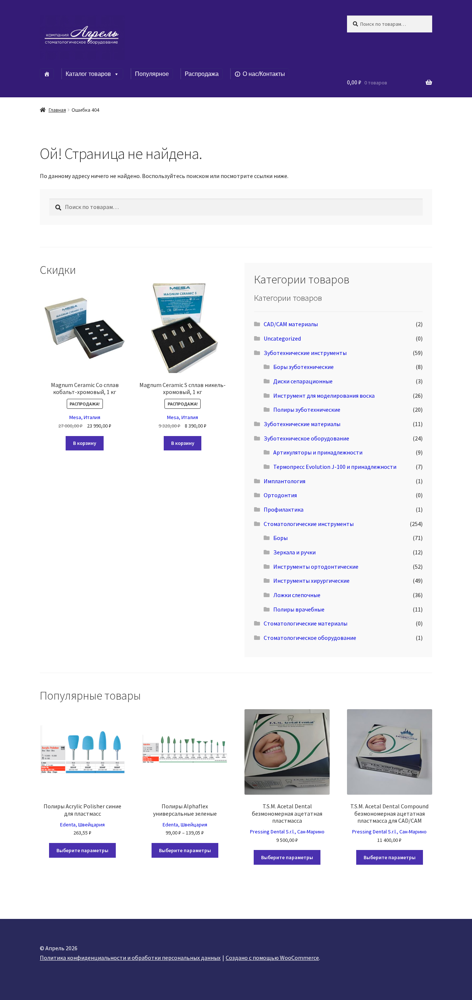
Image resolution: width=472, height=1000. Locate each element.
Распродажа (202, 74)
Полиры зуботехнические (306, 409)
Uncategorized (282, 338)
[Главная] (47, 73)
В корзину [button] (84, 443)
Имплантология (284, 481)
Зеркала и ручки (294, 552)
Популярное (152, 74)
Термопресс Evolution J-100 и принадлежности (334, 466)
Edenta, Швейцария (82, 824)
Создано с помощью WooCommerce (272, 957)
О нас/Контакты (264, 74)
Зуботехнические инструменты (305, 352)
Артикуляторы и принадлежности (317, 452)
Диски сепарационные (303, 381)
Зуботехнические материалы (302, 424)
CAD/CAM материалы (291, 324)
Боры (280, 537)
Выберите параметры (82, 850)
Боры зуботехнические (303, 366)
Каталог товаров (88, 74)
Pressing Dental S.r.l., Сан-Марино (287, 831)
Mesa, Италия (84, 417)
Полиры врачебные (298, 609)
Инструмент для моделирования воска (324, 395)
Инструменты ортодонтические (315, 566)
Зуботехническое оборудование (306, 438)
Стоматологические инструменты (309, 523)
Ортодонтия (280, 495)
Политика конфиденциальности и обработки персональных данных (130, 957)
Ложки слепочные (296, 595)
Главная (57, 110)
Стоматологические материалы (305, 623)
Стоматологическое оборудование (310, 637)
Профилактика (283, 509)
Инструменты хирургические (311, 580)
